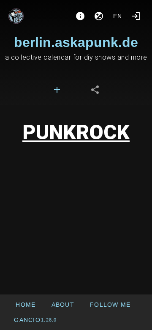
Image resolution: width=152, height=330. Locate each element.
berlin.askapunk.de (76, 42)
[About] (80, 16)
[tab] (57, 89)
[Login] (136, 16)
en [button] (117, 16)
